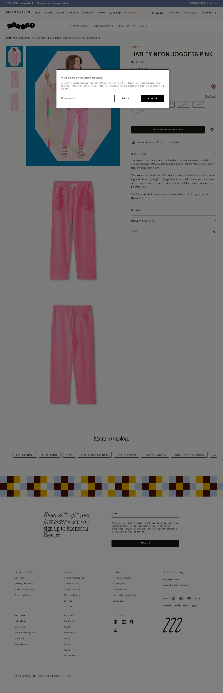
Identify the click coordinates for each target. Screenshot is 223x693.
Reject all (126, 98)
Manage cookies (68, 98)
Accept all (152, 98)
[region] (112, 88)
